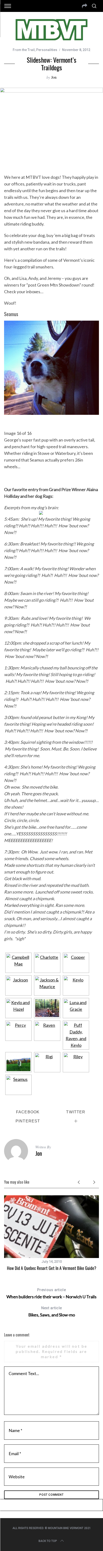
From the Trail (24, 50)
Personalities (46, 50)
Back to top (48, 1541)
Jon (54, 77)
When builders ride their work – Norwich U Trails (51, 1293)
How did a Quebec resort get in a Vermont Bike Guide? (51, 1268)
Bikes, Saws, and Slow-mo (51, 1311)
